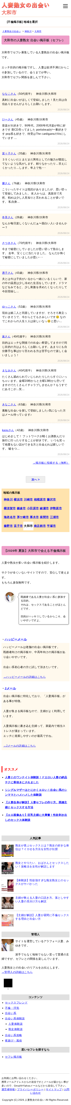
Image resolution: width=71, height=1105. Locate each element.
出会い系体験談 (15, 1018)
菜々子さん (9, 153)
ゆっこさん (9, 306)
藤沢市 (51, 499)
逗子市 (18, 526)
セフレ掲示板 (13, 1056)
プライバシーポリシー (30, 1089)
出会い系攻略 (13, 1035)
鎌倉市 (21, 508)
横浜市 (18, 499)
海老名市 (10, 517)
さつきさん (9, 243)
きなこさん (9, 404)
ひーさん (7, 119)
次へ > (36, 479)
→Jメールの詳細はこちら (19, 745)
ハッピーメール (16, 639)
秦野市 (8, 526)
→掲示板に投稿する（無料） (51, 462)
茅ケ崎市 (23, 517)
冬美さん (7, 217)
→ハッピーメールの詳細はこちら (24, 676)
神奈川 (8, 499)
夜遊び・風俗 (13, 1040)
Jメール (10, 688)
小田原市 (33, 508)
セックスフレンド (16, 1002)
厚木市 (34, 517)
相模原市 (40, 499)
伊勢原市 (56, 508)
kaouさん (8, 430)
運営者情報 (8, 1089)
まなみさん (9, 370)
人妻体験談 (15, 1023)
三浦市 (54, 517)
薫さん (6, 336)
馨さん (6, 183)
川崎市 (28, 499)
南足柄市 (40, 526)
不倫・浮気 (12, 1007)
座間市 (44, 517)
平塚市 (51, 526)
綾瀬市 (44, 508)
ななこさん (9, 93)
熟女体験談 (15, 1029)
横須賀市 (10, 508)
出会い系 (10, 1013)
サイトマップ (54, 1089)
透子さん (7, 272)
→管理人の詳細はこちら (17, 972)
